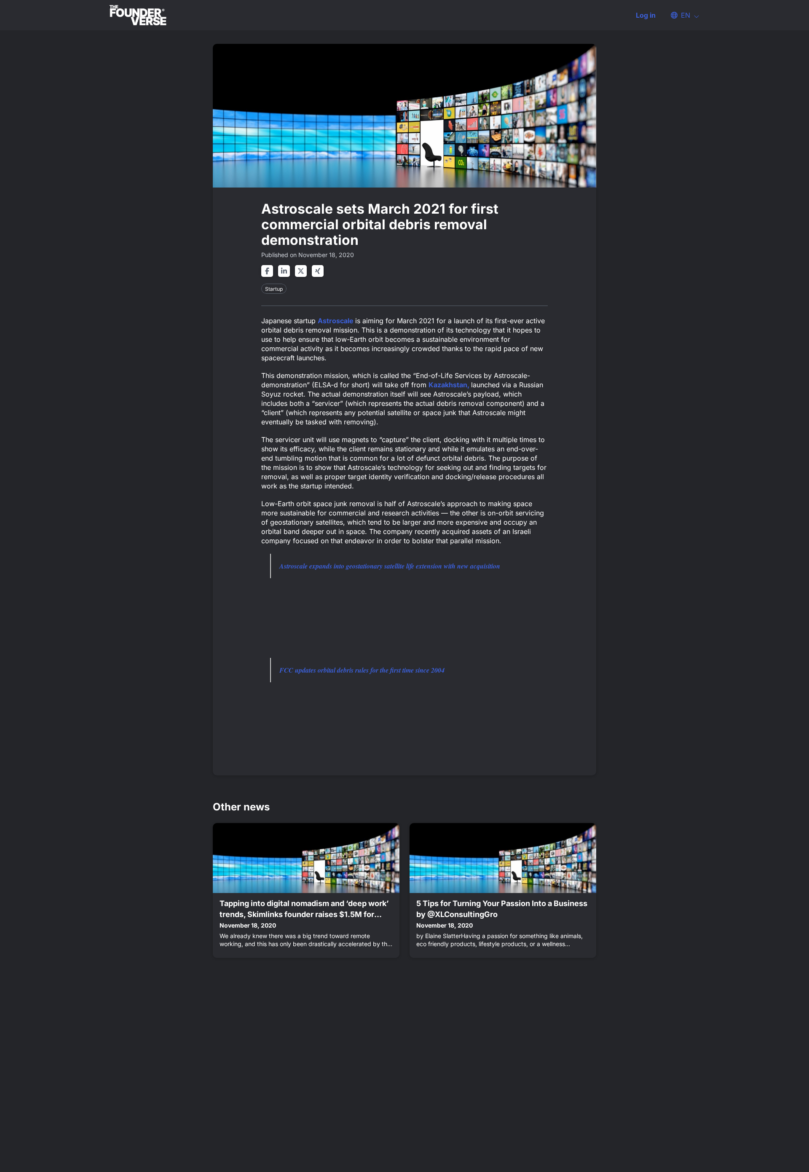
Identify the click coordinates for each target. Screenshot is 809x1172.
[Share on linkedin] (284, 271)
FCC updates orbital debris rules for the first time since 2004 (362, 670)
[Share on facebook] (267, 271)
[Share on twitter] (301, 271)
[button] (680, 15)
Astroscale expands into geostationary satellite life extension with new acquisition (389, 566)
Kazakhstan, (450, 385)
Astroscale (336, 320)
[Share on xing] (318, 271)
